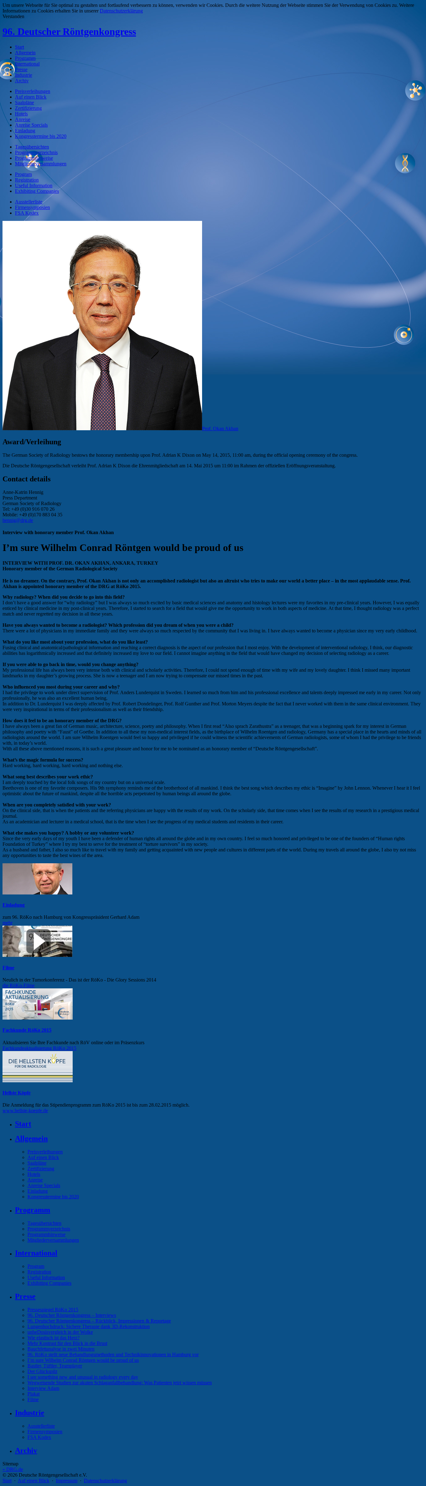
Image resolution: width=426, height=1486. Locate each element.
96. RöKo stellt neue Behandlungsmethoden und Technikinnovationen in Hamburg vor (113, 1354)
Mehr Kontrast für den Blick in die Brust (67, 1343)
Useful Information (33, 185)
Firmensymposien (32, 207)
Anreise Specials (31, 125)
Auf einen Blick (30, 97)
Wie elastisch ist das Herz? (53, 1337)
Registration (27, 180)
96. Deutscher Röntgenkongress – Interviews (71, 1315)
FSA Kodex (27, 213)
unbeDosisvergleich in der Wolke (60, 1332)
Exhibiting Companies (37, 191)
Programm (25, 58)
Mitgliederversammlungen (40, 163)
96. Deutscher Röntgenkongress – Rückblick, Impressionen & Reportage (99, 1320)
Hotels (21, 113)
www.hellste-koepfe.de (25, 1110)
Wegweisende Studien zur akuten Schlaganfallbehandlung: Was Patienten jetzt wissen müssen (119, 1382)
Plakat (33, 1393)
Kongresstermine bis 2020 (40, 136)
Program (23, 174)
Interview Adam (43, 1388)
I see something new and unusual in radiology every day (82, 1377)
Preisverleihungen (32, 91)
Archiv (22, 80)
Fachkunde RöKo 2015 (26, 1030)
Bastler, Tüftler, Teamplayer (54, 1365)
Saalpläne (24, 102)
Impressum (66, 1480)
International (27, 63)
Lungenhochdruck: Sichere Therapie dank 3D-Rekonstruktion (88, 1326)
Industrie (23, 75)
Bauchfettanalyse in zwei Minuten (60, 1349)
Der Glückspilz (42, 1371)
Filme (8, 967)
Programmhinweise (34, 158)
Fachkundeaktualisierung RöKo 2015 (39, 1048)
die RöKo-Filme (18, 985)
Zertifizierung (28, 108)
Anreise (22, 119)
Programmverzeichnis (36, 152)
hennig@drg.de (17, 520)
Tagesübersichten (32, 146)
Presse (21, 69)
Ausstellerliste (28, 201)
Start (19, 47)
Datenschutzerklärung (105, 1480)
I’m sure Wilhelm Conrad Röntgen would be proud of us (83, 1360)
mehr (7, 922)
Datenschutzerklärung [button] (121, 10)
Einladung (25, 130)
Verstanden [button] (13, 16)
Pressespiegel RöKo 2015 (52, 1309)
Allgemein (25, 52)
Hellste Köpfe (16, 1092)
